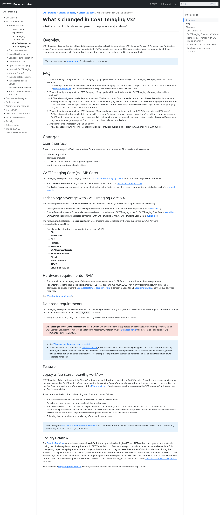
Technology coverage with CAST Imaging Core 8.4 (202, 39)
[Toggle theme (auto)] (176, 4)
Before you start (86, 12)
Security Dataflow (143, 287)
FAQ (188, 23)
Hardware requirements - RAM (201, 44)
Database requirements (198, 48)
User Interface (194, 30)
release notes (72, 61)
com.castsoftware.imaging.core (106, 178)
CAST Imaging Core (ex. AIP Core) (202, 34)
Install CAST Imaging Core (130, 183)
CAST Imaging (49, 12)
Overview (190, 20)
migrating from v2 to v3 (69, 466)
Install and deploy (67, 12)
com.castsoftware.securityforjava (94, 287)
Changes (190, 27)
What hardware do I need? (59, 296)
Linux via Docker (89, 347)
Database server (129, 329)
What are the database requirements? (71, 344)
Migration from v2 (62, 88)
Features (191, 51)
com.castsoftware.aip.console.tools (78, 425)
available (154, 208)
